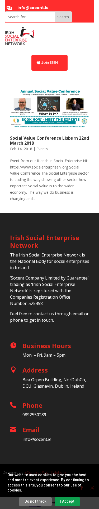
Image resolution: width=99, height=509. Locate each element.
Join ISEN (49, 62)
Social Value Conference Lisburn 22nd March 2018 (49, 140)
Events (42, 148)
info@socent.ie (33, 7)
